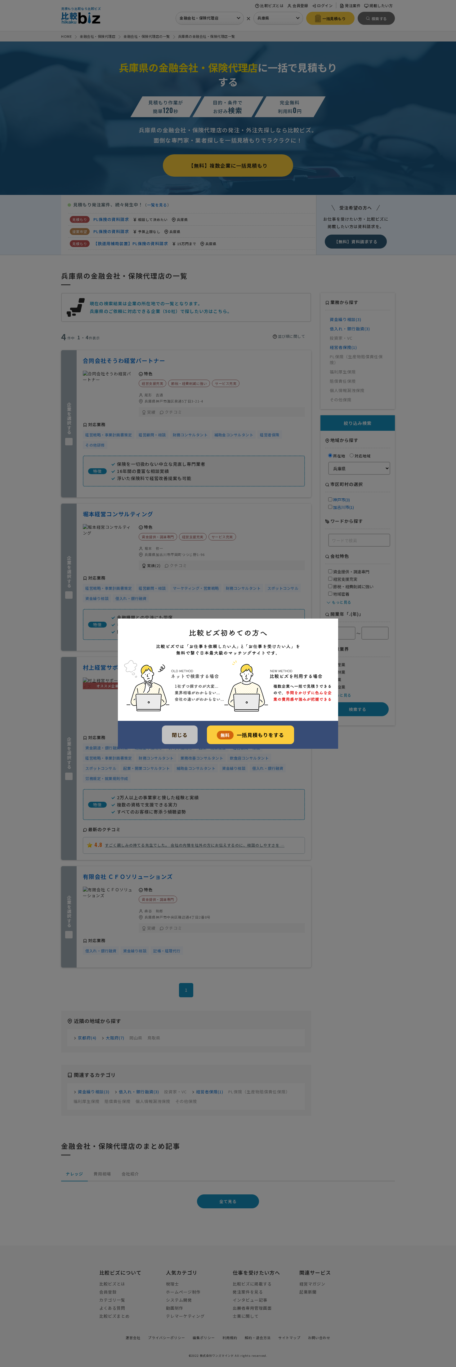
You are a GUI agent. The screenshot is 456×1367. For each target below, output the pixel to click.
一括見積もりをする (252, 735)
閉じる (180, 735)
